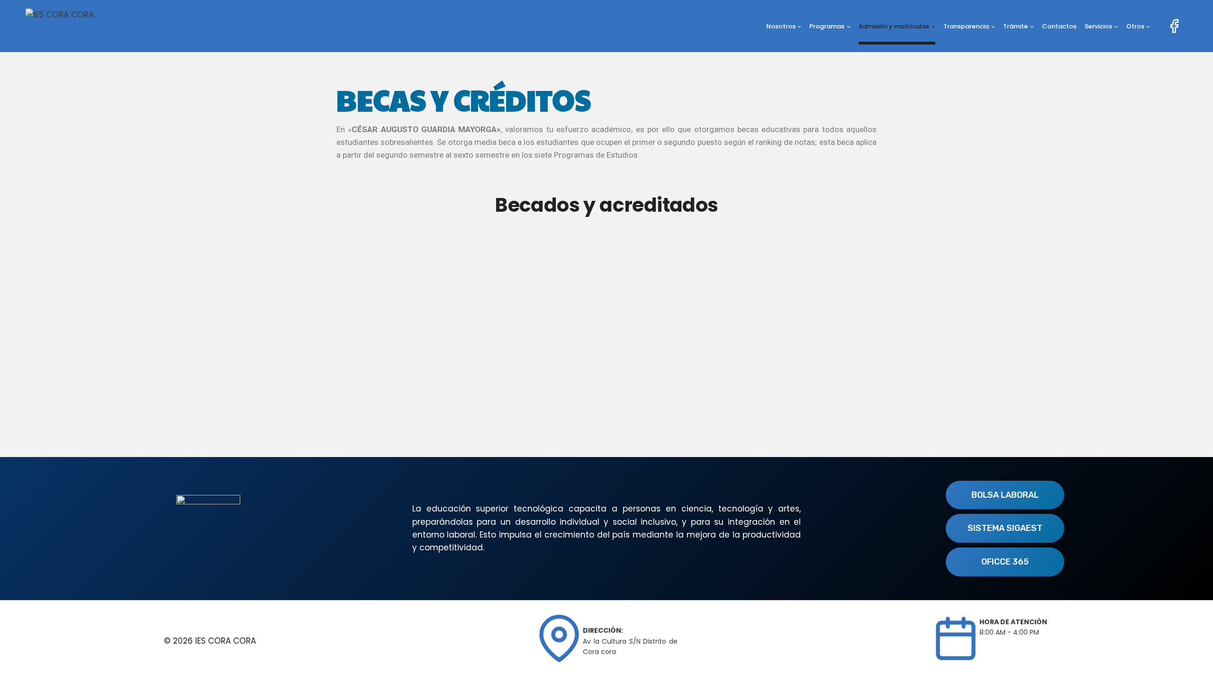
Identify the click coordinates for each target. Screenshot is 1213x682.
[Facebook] (1174, 26)
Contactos (1059, 26)
